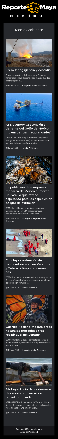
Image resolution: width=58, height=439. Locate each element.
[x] (23, 16)
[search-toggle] (41, 16)
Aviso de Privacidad (29, 432)
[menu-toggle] (46, 16)
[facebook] (11, 16)
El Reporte (26, 85)
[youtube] (35, 16)
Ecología (26, 218)
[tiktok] (29, 16)
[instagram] (17, 16)
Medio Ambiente (39, 85)
